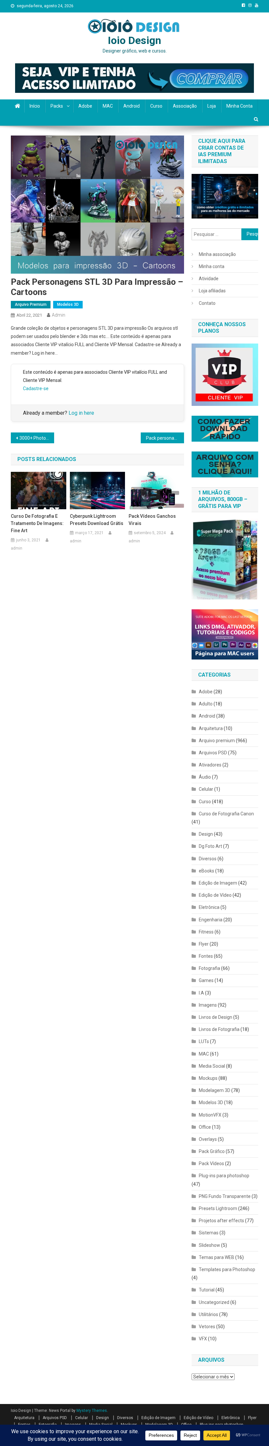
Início (35, 106)
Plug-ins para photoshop (224, 1175)
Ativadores (210, 764)
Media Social (212, 1066)
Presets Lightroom (218, 1208)
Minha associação (217, 254)
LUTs (204, 1041)
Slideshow (209, 1245)
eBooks (206, 870)
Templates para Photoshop (227, 1269)
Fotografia (209, 968)
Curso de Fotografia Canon (226, 813)
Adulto (206, 703)
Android (131, 106)
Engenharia (210, 919)
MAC (108, 106)
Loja (211, 106)
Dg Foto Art (210, 846)
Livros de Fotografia (219, 1029)
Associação (185, 106)
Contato (207, 303)
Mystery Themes (91, 1410)
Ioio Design (134, 40)
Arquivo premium (31, 304)
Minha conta (239, 106)
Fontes (206, 956)
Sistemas (208, 1232)
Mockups (208, 1078)
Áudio (205, 777)
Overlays (208, 1139)
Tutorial (207, 1289)
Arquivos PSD (213, 752)
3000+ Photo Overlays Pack (36, 438)
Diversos (208, 858)
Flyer (204, 944)
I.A (201, 992)
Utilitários (208, 1314)
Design (206, 834)
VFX (203, 1338)
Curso (156, 106)
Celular (206, 789)
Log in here (81, 413)
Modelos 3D (68, 304)
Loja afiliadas (212, 290)
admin (58, 315)
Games (206, 980)
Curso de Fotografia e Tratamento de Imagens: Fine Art (37, 523)
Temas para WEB (216, 1257)
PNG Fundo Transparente (225, 1196)
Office (205, 1127)
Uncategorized (214, 1302)
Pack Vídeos (211, 1163)
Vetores (207, 1326)
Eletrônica (209, 907)
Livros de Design (215, 1017)
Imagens (208, 1005)
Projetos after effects (221, 1220)
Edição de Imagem (218, 883)
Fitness (206, 931)
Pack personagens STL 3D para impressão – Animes (165, 438)
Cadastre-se (36, 388)
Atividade (208, 278)
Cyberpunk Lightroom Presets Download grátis (96, 519)
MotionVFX (210, 1115)
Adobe (85, 106)
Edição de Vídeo (215, 895)
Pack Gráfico (212, 1151)
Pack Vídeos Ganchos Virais (152, 519)
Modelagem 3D (214, 1090)
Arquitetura (211, 728)
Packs (57, 106)
